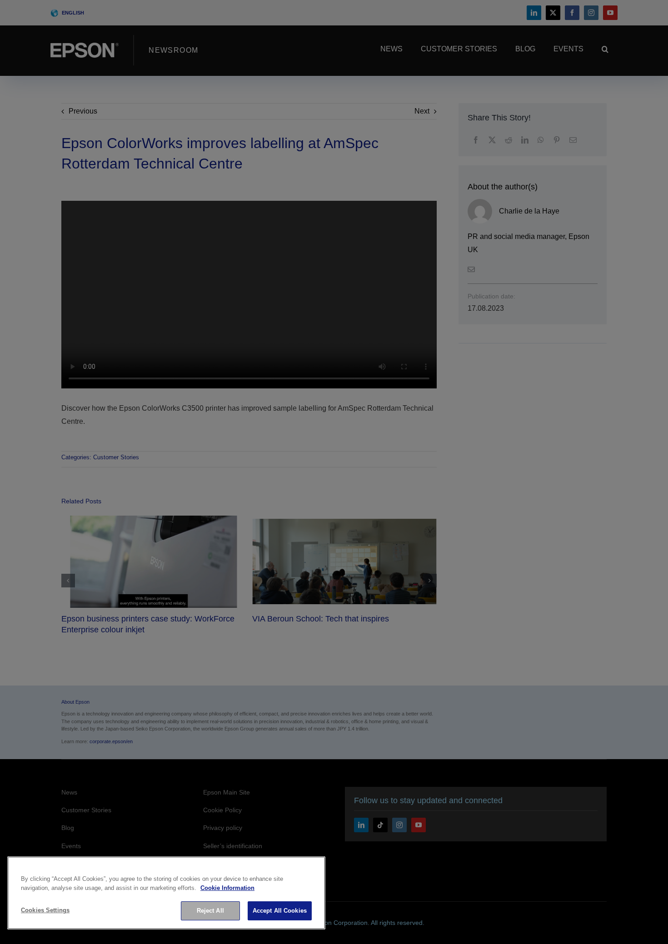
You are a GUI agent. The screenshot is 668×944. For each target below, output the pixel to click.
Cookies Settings (45, 910)
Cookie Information (227, 887)
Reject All (210, 910)
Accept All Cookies (280, 910)
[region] (166, 892)
